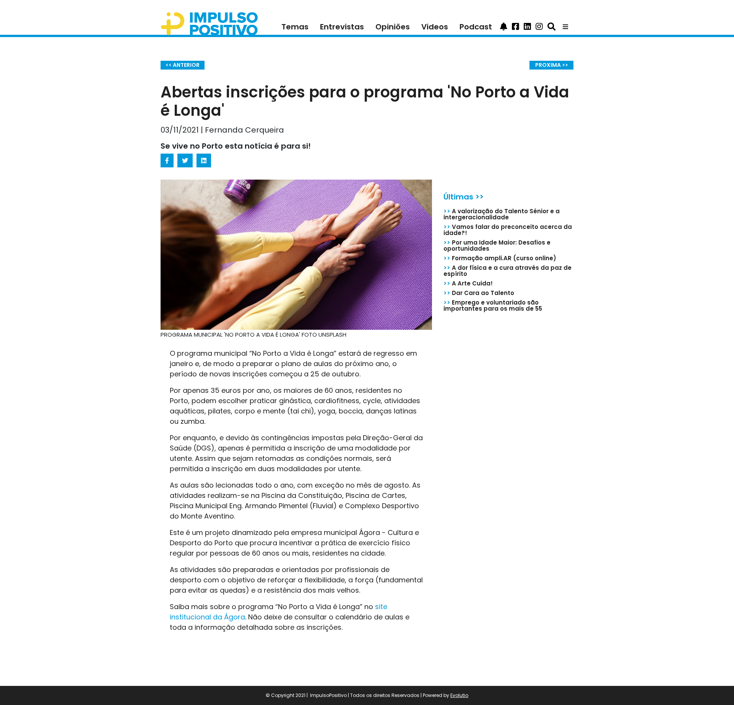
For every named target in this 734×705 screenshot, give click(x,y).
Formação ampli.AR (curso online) (499, 258)
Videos (434, 26)
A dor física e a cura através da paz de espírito (507, 271)
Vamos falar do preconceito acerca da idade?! (507, 230)
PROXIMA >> (551, 65)
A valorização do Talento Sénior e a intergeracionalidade (501, 214)
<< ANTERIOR (183, 65)
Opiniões (392, 26)
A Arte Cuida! (468, 283)
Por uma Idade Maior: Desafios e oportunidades (496, 245)
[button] (504, 27)
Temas (295, 26)
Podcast (476, 26)
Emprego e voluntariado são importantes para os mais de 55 (492, 305)
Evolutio (459, 695)
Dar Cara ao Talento (478, 293)
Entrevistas (342, 26)
